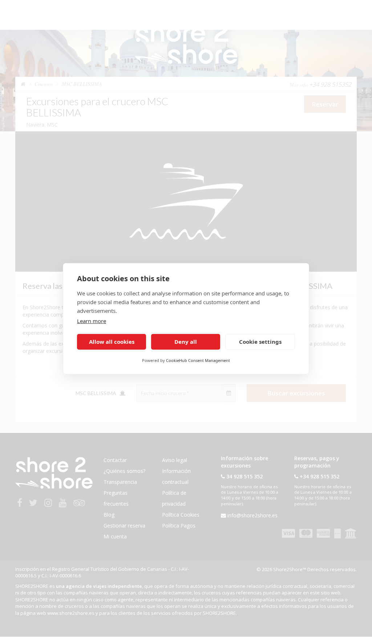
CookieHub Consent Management (198, 360)
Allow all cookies (111, 341)
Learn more (91, 321)
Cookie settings (260, 341)
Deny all (185, 341)
